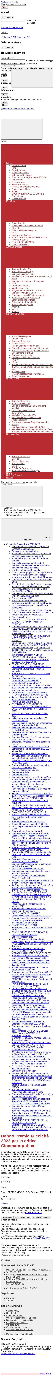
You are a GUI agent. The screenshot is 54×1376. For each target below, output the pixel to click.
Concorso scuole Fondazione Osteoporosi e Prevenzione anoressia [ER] (32, 724)
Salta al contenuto (9, 2)
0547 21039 (15, 1272)
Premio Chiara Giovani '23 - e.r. (26, 702)
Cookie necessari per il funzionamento (19, 1245)
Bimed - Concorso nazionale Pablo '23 (29, 824)
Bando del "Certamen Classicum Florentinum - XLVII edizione (27, 860)
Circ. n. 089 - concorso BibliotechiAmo (29, 1007)
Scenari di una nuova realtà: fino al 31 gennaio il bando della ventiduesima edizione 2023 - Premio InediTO (29, 784)
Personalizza (7, 1217)
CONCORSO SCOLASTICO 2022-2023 (30, 746)
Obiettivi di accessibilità (17, 1322)
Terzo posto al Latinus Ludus (25, 551)
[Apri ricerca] (32, 77)
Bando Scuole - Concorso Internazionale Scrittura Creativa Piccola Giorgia (30, 848)
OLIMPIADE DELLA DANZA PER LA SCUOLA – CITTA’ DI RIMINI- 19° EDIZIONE (29, 621)
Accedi (4, 7)
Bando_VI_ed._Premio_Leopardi (27, 831)
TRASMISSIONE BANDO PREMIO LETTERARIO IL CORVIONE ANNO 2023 (31, 665)
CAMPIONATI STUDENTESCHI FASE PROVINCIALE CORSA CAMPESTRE (30, 693)
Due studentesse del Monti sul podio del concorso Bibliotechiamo (30, 547)
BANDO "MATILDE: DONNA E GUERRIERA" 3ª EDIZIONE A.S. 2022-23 (31, 914)
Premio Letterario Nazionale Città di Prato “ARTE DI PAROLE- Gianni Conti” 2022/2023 (31, 638)
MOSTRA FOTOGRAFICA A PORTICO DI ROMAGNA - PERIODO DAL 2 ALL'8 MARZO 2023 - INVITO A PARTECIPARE (31, 1101)
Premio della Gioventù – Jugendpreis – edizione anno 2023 (30, 1067)
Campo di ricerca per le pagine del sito (19, 482)
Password (30, 23)
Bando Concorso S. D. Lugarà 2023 (28, 822)
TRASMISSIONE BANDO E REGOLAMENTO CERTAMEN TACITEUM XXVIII (32, 927)
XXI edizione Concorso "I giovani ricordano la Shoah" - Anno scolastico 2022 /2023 (32, 1053)
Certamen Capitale (20, 772)
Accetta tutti (41, 1217)
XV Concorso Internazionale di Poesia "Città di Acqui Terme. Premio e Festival (32, 881)
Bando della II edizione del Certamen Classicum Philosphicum (29, 910)
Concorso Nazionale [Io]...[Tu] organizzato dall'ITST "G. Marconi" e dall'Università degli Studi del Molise (32, 650)
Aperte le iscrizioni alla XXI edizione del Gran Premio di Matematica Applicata (30, 957)
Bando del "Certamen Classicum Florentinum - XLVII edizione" (27, 679)
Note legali (11, 1313)
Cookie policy (12, 1311)
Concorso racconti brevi (23, 937)
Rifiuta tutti (22, 1217)
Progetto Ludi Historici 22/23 (25, 1090)
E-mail (29, 61)
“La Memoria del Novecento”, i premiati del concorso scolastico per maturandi (31, 555)
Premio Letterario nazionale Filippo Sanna (31, 610)
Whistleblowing (13, 1325)
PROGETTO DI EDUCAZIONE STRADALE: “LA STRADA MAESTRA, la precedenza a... (32, 794)
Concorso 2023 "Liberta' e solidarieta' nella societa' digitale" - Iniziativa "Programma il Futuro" (31, 854)
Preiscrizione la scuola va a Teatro (27, 1092)
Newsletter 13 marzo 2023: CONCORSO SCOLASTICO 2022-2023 (30, 660)
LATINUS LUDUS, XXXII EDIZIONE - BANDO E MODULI (29, 877)
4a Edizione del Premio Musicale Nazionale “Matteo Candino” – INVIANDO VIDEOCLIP (32, 644)
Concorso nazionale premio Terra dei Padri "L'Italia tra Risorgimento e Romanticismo (31, 778)
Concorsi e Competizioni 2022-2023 (23, 510)
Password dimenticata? (12, 28)
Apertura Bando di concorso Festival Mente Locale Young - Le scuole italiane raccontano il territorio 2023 (32, 920)
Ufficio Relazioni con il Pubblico (21, 1318)
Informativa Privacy (15, 1315)
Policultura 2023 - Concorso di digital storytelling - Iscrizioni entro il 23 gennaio (30, 999)
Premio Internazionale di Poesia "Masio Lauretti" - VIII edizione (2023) (30, 985)
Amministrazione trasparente (19, 1329)
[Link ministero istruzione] (13, 4)
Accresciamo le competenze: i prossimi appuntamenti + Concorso (30, 968)
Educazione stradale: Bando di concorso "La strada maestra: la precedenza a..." (32, 613)
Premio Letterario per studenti (25, 770)
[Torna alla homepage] (17, 109)
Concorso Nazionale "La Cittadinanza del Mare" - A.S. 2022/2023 (31, 738)
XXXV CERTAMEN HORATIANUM (28, 869)
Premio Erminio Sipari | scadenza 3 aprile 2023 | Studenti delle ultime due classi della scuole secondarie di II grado (32, 687)
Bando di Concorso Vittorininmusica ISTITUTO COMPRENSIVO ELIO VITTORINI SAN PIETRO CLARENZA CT (31, 950)
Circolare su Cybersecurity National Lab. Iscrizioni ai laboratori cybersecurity (30, 1004)
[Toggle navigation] (21, 129)
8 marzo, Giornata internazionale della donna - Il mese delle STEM (29, 698)
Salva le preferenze (21, 1255)
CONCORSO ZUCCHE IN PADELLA (29, 812)
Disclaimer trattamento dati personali (18, 1353)
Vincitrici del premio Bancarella (26, 570)
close (4, 141)
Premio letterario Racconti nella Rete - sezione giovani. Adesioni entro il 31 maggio (32, 576)
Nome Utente (32, 20)
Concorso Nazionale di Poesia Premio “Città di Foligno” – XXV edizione (32, 1095)
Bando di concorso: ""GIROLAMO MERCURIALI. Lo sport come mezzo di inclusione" (30, 800)
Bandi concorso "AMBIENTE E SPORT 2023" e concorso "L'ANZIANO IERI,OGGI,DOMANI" (30, 1033)
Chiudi (4, 80)
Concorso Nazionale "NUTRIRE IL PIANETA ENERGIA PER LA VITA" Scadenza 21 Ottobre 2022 (28, 1047)
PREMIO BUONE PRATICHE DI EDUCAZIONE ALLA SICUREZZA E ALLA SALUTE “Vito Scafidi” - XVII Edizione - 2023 (31, 707)
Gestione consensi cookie (18, 1327)
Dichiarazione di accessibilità (20, 1320)
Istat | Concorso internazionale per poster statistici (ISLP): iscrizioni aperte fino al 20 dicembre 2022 (31, 962)
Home (9, 508)
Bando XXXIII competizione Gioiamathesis (31, 1042)
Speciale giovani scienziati (24, 1071)
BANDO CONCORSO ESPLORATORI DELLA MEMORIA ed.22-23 (30, 933)
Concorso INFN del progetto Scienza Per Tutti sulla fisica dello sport (31, 766)
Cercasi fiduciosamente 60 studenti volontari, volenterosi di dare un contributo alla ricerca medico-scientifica (31, 565)
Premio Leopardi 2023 (22, 598)
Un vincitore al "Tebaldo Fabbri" (26, 683)
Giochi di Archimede (21, 617)
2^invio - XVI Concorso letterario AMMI (29, 890)
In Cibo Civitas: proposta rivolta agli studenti (32, 572)
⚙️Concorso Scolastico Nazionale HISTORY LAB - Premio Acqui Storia (29, 656)
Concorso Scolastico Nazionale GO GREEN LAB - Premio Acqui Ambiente (32, 594)
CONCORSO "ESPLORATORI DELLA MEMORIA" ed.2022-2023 (30, 1121)
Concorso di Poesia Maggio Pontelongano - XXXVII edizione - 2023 (32, 865)
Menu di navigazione (36, 539)
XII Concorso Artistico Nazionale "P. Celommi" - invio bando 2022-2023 (28, 1022)
